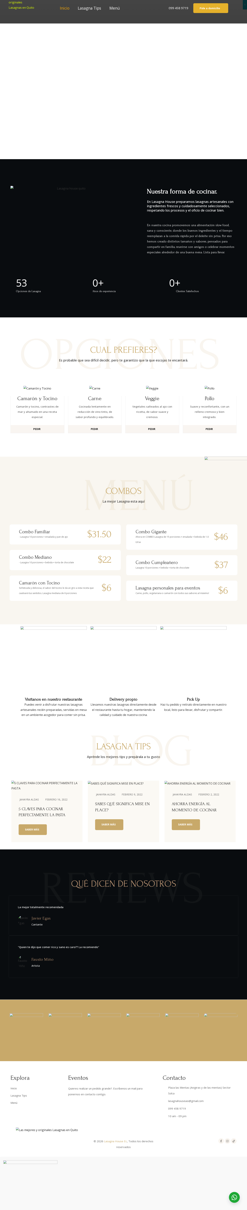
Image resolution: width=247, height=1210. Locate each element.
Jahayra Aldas (29, 799)
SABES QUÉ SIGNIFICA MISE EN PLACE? (122, 806)
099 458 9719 (178, 8)
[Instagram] (227, 1141)
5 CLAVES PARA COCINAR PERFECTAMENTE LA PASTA (42, 811)
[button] (210, 8)
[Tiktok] (234, 1141)
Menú (114, 8)
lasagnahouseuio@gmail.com (186, 1101)
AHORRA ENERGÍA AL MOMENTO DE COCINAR (194, 806)
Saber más (32, 829)
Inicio (64, 8)
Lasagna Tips (89, 8)
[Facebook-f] (221, 1141)
